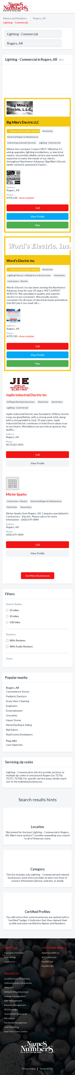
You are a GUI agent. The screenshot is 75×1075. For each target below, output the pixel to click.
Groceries (11, 715)
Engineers (11, 705)
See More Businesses (37, 575)
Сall (37, 207)
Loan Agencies (14, 744)
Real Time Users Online (15, 1031)
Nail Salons (12, 729)
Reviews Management (15, 1005)
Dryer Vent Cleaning (17, 701)
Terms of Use (46, 1068)
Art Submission (49, 957)
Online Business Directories (18, 983)
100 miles (15, 622)
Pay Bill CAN (48, 966)
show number (26, 197)
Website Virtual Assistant (16, 991)
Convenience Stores (17, 691)
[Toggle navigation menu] (70, 6)
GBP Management (13, 1000)
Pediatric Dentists (16, 696)
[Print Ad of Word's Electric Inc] (13, 315)
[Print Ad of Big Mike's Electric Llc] (13, 177)
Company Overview (13, 952)
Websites (8, 987)
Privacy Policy (28, 1068)
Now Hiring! (10, 957)
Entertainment (14, 710)
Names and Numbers (15, 18)
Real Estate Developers (19, 734)
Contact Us (9, 961)
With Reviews (17, 640)
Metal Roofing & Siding (19, 724)
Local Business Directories (17, 978)
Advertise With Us (51, 952)
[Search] (67, 43)
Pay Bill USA (47, 961)
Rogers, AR (39, 18)
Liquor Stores (13, 720)
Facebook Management (15, 1022)
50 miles (14, 616)
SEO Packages (11, 1009)
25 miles (14, 610)
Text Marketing (11, 1027)
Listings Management (14, 996)
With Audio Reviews (21, 646)
